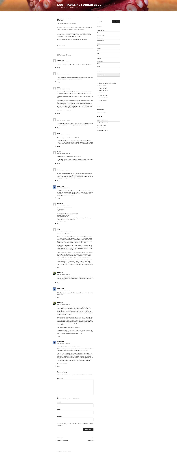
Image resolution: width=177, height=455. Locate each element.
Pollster (99, 66)
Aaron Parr (60, 203)
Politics (98, 63)
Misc (98, 53)
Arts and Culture (100, 30)
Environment (100, 37)
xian (58, 119)
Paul (98, 127)
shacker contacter (101, 112)
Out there (62, 45)
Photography (100, 61)
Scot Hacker (60, 186)
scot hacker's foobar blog (79, 4)
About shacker (100, 109)
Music (98, 56)
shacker (68, 18)
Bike (98, 32)
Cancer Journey (100, 35)
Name (59, 402)
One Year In (105, 120)
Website (59, 416)
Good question (61, 23)
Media (98, 50)
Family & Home (100, 40)
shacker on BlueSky (103, 88)
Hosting (99, 48)
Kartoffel (59, 152)
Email (59, 409)
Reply (58, 67)
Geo (98, 45)
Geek (98, 43)
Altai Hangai (64, 39)
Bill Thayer (60, 272)
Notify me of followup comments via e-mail (68, 398)
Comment (60, 378)
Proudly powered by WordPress (64, 451)
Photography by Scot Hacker (105, 83)
